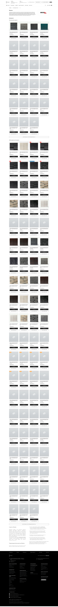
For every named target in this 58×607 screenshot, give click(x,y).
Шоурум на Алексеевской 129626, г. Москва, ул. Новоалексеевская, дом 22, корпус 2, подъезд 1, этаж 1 (17, 559)
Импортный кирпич (43, 566)
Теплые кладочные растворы (12, 578)
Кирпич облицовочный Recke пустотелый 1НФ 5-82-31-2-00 (34, 305)
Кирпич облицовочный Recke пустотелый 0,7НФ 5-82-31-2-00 (24, 210)
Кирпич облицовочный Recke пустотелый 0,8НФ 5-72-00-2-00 (24, 90)
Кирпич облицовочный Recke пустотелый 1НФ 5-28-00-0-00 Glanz (14, 382)
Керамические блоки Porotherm (23, 571)
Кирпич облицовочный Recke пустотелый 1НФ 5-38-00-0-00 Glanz (34, 382)
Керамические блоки (23, 570)
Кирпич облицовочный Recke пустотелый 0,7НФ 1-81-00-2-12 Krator (24, 229)
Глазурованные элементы (12, 572)
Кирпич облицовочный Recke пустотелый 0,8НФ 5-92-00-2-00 (14, 71)
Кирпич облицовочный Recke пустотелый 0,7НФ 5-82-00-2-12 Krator (24, 267)
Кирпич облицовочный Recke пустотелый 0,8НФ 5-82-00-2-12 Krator (34, 52)
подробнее (13, 36)
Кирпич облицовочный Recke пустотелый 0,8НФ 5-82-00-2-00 (14, 90)
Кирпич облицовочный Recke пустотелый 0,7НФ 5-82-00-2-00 (44, 229)
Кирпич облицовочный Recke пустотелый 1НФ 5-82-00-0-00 (34, 286)
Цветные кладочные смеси (12, 577)
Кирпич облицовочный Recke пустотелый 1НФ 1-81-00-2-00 (24, 324)
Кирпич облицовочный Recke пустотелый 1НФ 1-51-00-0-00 (24, 286)
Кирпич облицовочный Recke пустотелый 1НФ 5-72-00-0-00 (34, 172)
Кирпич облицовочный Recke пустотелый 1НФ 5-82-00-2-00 (44, 324)
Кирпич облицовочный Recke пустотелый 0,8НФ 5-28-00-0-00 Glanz (44, 33)
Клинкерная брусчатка (33, 566)
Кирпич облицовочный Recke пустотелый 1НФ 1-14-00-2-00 (14, 324)
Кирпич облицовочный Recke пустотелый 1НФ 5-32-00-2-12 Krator (44, 172)
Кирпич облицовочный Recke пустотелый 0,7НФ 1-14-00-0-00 (24, 152)
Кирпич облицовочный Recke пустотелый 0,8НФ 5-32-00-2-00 (14, 109)
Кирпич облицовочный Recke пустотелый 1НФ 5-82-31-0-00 (34, 324)
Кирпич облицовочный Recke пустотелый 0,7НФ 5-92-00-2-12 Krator (34, 267)
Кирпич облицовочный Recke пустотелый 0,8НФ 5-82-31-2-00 (34, 71)
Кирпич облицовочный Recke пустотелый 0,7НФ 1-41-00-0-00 (44, 191)
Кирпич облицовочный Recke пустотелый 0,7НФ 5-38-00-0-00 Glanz (34, 362)
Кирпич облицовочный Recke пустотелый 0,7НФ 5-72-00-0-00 (34, 152)
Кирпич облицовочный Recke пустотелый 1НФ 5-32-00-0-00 (44, 152)
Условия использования (20, 601)
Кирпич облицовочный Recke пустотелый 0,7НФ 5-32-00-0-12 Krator (14, 267)
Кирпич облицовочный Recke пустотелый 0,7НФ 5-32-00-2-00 (34, 191)
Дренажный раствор (32, 569)
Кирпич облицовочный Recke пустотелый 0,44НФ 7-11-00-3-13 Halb (24, 401)
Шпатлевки (10, 582)
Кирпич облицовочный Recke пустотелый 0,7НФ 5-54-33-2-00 (34, 210)
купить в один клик (13, 38)
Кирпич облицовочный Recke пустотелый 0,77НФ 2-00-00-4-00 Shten (34, 420)
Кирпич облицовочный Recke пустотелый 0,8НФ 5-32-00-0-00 (34, 128)
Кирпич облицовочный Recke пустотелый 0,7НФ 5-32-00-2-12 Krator (44, 248)
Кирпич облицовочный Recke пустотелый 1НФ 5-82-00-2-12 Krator (24, 343)
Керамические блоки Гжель (23, 573)
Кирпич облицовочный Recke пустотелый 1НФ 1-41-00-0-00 (14, 286)
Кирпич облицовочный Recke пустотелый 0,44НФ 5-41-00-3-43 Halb (34, 401)
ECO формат (21, 566)
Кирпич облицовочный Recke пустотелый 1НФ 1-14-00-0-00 (24, 305)
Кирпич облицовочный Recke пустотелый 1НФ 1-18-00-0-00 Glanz (44, 362)
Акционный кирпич (11, 567)
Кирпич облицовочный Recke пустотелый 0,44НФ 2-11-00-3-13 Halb (44, 420)
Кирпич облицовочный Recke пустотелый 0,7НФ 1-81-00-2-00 (14, 229)
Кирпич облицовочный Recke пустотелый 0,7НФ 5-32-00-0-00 (14, 152)
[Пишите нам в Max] (51, 2)
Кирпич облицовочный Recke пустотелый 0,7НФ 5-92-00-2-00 (24, 248)
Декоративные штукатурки (23, 581)
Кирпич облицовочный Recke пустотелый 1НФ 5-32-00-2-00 (14, 172)
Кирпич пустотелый (43, 574)
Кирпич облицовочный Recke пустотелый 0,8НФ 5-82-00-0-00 (24, 33)
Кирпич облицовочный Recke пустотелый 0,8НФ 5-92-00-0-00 (24, 71)
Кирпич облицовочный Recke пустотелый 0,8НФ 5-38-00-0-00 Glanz (34, 33)
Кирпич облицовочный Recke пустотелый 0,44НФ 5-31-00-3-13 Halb (14, 420)
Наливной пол (10, 584)
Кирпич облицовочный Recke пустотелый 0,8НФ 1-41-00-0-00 (44, 109)
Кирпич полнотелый (43, 573)
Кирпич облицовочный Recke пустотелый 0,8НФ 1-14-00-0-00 (24, 128)
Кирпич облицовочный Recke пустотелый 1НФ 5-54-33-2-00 (44, 305)
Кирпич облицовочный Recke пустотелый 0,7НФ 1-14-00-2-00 (44, 210)
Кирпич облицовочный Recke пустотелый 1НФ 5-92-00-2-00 (14, 305)
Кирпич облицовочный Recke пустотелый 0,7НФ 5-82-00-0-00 (34, 229)
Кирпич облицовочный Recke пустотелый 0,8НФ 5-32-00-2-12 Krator (14, 33)
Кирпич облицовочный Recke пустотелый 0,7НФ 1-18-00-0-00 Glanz (14, 362)
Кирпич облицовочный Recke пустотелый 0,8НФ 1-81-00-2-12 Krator (24, 52)
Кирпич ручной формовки (44, 567)
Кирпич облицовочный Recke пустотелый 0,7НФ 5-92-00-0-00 (14, 248)
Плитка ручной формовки (12, 571)
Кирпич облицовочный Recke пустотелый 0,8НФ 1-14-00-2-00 (14, 128)
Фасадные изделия (11, 573)
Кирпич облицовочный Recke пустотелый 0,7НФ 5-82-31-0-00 (24, 191)
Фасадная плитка (11, 569)
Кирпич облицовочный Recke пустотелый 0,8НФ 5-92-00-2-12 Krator (14, 52)
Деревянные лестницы (12, 589)
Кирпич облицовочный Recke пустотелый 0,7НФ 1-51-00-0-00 (14, 210)
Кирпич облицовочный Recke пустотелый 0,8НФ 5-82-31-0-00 (44, 71)
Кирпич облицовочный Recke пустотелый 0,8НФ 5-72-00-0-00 (34, 90)
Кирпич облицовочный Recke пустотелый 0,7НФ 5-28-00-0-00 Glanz (24, 362)
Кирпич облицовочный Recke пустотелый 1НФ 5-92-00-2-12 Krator (34, 343)
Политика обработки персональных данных (14, 600)
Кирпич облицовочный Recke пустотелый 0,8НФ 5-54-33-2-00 (44, 90)
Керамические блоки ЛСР (23, 572)
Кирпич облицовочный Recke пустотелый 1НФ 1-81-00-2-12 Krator (44, 343)
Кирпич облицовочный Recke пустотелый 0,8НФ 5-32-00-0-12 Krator (44, 52)
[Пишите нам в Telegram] (50, 2)
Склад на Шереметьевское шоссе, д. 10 (43, 558)
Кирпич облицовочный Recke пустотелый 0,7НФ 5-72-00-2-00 (14, 191)
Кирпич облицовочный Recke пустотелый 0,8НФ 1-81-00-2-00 (24, 109)
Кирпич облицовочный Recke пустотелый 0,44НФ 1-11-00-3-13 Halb (24, 420)
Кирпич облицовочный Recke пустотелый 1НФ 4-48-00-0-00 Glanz (24, 382)
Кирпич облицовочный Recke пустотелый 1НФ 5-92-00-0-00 (44, 286)
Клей (9, 583)
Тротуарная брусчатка (33, 565)
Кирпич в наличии (11, 566)
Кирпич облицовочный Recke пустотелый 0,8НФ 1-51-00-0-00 (34, 109)
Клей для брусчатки (32, 570)
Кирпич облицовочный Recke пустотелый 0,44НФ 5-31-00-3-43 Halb (44, 401)
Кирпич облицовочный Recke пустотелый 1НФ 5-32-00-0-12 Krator (14, 343)
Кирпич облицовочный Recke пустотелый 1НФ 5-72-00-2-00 (24, 172)
